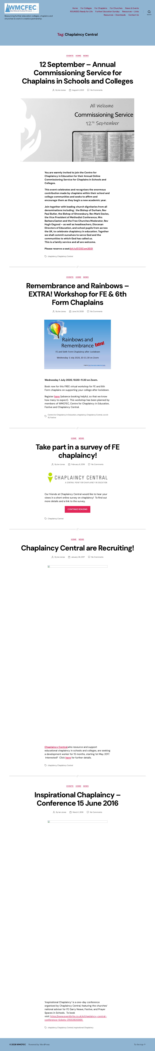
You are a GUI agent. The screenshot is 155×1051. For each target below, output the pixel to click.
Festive (53, 417)
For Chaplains (101, 8)
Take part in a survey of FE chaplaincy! (77, 451)
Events (69, 56)
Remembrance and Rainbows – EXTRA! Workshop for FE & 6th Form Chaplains (77, 294)
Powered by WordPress (39, 1044)
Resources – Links (130, 11)
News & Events (132, 8)
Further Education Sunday (107, 11)
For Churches (116, 8)
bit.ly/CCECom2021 (81, 248)
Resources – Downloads (115, 15)
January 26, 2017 (78, 557)
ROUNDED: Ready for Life (81, 11)
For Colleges (86, 8)
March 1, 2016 (78, 812)
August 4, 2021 (78, 90)
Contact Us (133, 15)
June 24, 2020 (78, 311)
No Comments (96, 90)
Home (75, 8)
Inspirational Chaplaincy (83, 1027)
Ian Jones (62, 90)
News (86, 56)
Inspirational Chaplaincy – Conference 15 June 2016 (77, 799)
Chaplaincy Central (65, 256)
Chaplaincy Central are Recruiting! (77, 548)
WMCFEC (21, 1044)
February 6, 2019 (78, 464)
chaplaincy (52, 256)
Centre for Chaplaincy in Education (62, 415)
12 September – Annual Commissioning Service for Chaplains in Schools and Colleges (77, 73)
